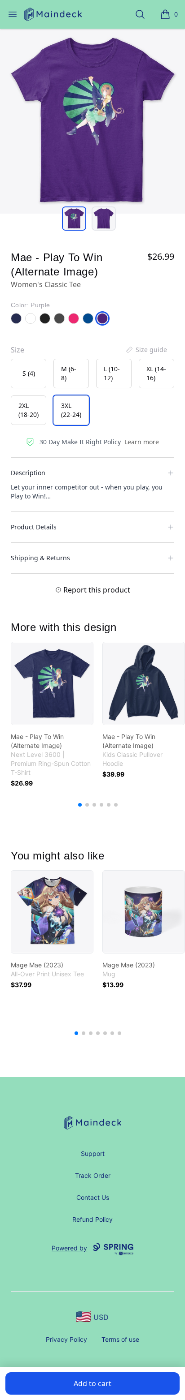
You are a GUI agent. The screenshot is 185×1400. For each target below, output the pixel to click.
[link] (52, 683)
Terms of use (120, 1339)
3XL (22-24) (71, 410)
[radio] (28, 373)
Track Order (92, 1175)
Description (28, 472)
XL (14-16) (156, 373)
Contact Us (92, 1197)
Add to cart (92, 1383)
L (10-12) (112, 373)
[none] (146, 349)
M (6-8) (68, 373)
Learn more (141, 442)
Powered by (69, 1248)
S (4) (28, 373)
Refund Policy (92, 1219)
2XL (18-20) (28, 410)
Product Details (34, 527)
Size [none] (17, 350)
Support (93, 1153)
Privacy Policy (66, 1339)
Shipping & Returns (40, 558)
